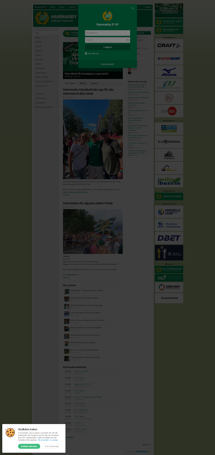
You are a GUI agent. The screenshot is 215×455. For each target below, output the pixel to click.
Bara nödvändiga (52, 446)
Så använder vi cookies (48, 440)
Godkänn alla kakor (29, 446)
